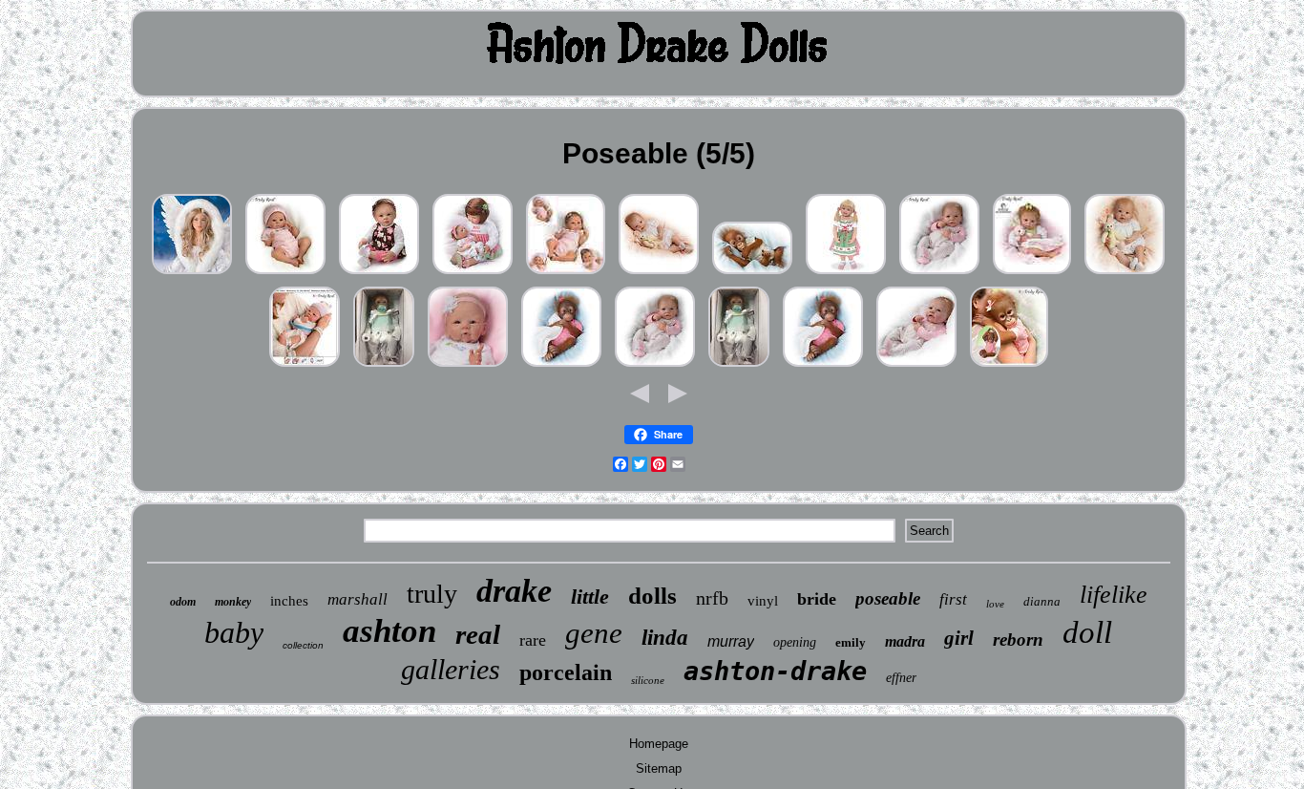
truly (432, 593)
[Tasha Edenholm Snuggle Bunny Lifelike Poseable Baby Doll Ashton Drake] (468, 367)
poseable (887, 598)
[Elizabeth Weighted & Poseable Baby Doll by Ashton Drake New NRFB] (916, 367)
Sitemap (659, 768)
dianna (1042, 601)
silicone (647, 680)
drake (514, 590)
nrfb (712, 597)
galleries (450, 669)
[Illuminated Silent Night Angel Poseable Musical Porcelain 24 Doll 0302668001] (192, 274)
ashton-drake (775, 671)
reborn (1018, 639)
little (590, 596)
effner (901, 678)
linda (664, 638)
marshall (357, 599)
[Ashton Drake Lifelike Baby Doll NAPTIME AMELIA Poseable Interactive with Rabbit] (1032, 274)
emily (850, 642)
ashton (389, 631)
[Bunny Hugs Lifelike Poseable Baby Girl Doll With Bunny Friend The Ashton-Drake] (659, 274)
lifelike (1113, 594)
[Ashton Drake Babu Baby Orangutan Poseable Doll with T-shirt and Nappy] (752, 274)
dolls (652, 595)
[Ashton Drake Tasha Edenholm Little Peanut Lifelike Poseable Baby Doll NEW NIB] (285, 274)
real (477, 634)
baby (233, 632)
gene (593, 633)
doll (1087, 632)
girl (959, 638)
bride (816, 598)
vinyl (762, 600)
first (953, 599)
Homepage (658, 743)
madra (905, 641)
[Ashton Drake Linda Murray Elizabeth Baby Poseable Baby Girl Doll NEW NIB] (939, 274)
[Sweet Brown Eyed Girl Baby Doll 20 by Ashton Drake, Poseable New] (379, 274)
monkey (233, 601)
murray (730, 641)
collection (303, 645)
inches (289, 600)
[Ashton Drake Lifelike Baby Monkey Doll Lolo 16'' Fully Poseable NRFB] (383, 367)
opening (794, 642)
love (995, 603)
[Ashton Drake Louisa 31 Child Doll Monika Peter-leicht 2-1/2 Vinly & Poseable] (846, 274)
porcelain (565, 672)
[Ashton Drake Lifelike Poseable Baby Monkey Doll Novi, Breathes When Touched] (561, 367)
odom (183, 601)
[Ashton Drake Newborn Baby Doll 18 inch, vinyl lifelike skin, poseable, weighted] (304, 367)
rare (532, 640)
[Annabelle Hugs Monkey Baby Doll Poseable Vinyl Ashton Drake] (1009, 367)
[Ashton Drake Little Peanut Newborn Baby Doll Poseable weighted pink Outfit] (565, 274)
